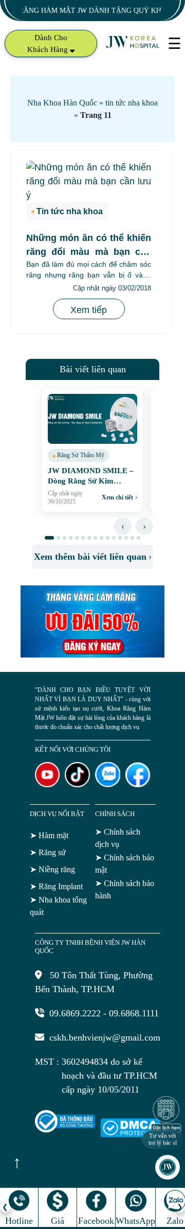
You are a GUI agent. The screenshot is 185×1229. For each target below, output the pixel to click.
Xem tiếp (88, 310)
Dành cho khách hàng (48, 43)
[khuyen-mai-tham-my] (92, 654)
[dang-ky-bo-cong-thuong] (65, 1129)
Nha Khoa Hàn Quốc (62, 102)
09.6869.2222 (75, 1013)
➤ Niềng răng (52, 869)
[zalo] (107, 784)
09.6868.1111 (134, 1013)
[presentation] (123, 526)
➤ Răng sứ (48, 852)
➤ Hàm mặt (49, 835)
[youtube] (47, 784)
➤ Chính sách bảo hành (124, 889)
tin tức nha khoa (131, 102)
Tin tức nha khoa (69, 211)
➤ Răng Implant (56, 886)
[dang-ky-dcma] (130, 1134)
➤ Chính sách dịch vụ (117, 838)
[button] (49, 538)
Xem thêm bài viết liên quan (93, 556)
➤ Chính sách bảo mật (124, 863)
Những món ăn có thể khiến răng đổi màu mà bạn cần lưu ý (88, 252)
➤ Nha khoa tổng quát (58, 905)
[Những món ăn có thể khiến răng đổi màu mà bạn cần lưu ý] (88, 181)
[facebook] (138, 784)
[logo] (133, 47)
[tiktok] (77, 784)
